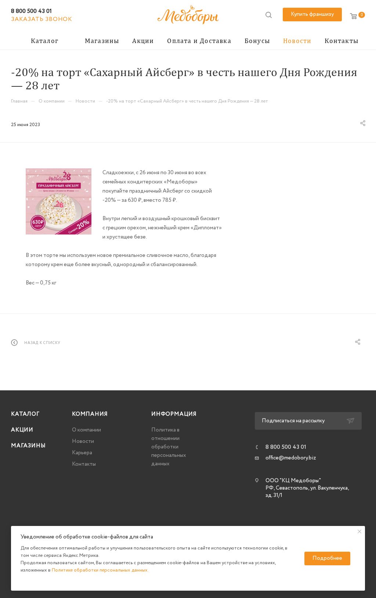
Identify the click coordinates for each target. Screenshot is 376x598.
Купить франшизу (312, 14)
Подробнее (327, 558)
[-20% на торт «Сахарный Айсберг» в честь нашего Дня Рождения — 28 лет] (58, 201)
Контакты (84, 464)
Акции (22, 430)
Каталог (25, 414)
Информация (174, 414)
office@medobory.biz (290, 458)
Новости (83, 441)
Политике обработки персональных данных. (100, 570)
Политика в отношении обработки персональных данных (168, 447)
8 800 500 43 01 (31, 11)
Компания (90, 414)
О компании (86, 430)
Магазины (28, 446)
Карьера (82, 453)
